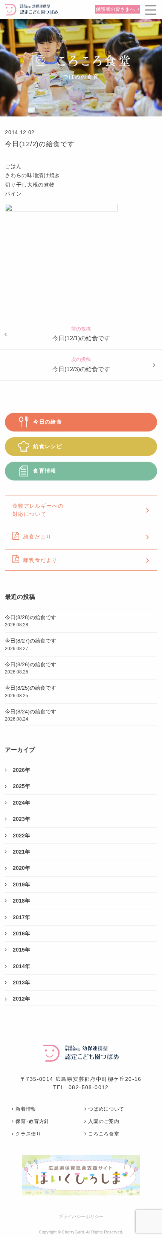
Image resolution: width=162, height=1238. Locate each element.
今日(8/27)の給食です (30, 644)
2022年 (21, 835)
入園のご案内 (103, 1121)
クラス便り (28, 1134)
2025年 (21, 786)
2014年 (21, 966)
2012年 (21, 999)
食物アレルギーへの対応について (37, 510)
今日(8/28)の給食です (30, 620)
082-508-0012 (89, 1087)
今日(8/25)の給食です (30, 691)
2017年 (21, 917)
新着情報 (25, 1109)
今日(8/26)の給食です (30, 668)
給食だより (37, 537)
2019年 (21, 884)
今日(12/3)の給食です (81, 369)
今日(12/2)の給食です (40, 144)
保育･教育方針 (32, 1121)
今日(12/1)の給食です (81, 338)
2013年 (21, 982)
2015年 (21, 950)
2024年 (21, 803)
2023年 (21, 819)
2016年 (21, 933)
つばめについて (106, 1109)
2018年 (21, 901)
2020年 (21, 868)
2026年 (21, 770)
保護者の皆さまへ (115, 9)
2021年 (21, 852)
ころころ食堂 (103, 1134)
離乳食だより (40, 560)
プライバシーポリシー (81, 1216)
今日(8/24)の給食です (30, 715)
